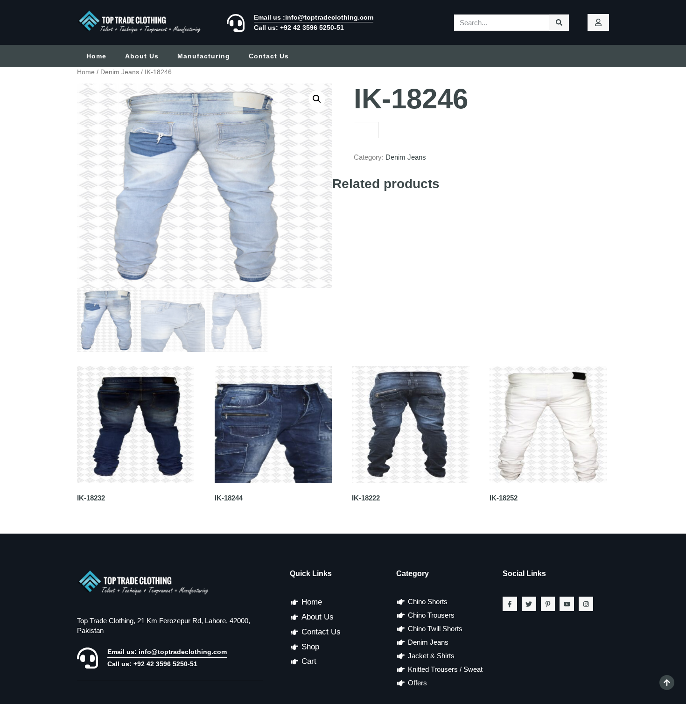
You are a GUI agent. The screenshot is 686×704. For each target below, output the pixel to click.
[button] (316, 99)
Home (96, 56)
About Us (142, 56)
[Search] (559, 22)
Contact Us (269, 56)
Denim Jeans (119, 72)
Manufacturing (203, 56)
